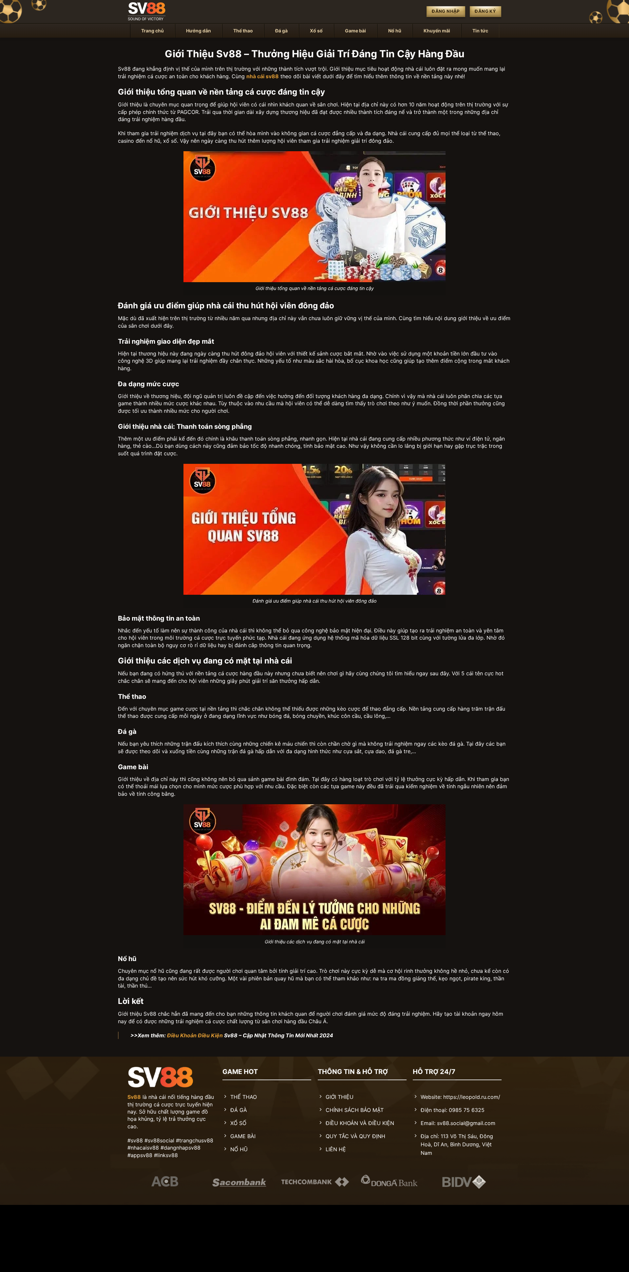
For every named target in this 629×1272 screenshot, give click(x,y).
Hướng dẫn (198, 30)
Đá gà (281, 30)
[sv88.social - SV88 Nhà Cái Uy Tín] (160, 11)
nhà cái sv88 (262, 76)
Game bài (355, 30)
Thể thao (243, 30)
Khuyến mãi (437, 30)
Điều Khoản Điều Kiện (195, 1035)
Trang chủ (152, 30)
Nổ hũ (394, 30)
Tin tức (480, 30)
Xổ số (316, 30)
